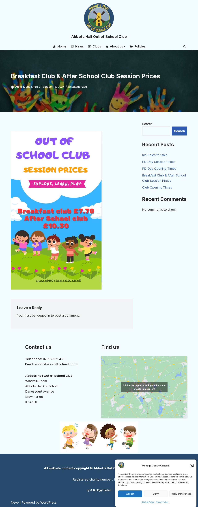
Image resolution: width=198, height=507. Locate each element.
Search (147, 124)
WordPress (48, 502)
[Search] (184, 46)
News (79, 46)
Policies (139, 46)
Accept (130, 493)
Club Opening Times (157, 187)
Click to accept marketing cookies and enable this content (144, 387)
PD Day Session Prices (158, 162)
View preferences (181, 493)
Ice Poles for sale (154, 155)
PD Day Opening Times (159, 168)
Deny (156, 493)
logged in (43, 315)
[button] (191, 465)
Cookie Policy (148, 502)
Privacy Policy (162, 502)
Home (61, 46)
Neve (15, 502)
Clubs (97, 46)
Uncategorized (77, 86)
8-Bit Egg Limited (100, 490)
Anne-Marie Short (26, 86)
